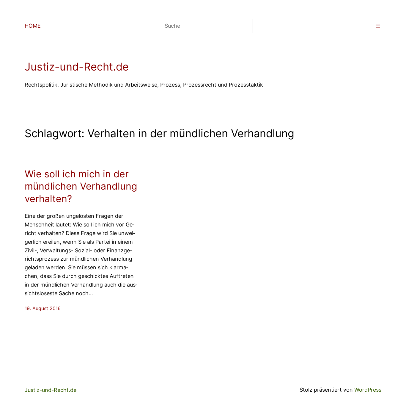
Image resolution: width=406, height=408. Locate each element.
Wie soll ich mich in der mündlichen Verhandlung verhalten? (81, 186)
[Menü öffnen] (377, 25)
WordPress (367, 390)
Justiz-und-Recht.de (77, 66)
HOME (33, 26)
